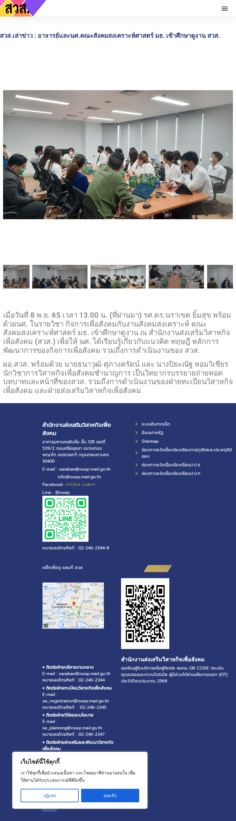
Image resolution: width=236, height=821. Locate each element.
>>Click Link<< (80, 484)
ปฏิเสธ (49, 795)
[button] (225, 8)
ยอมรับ (110, 795)
